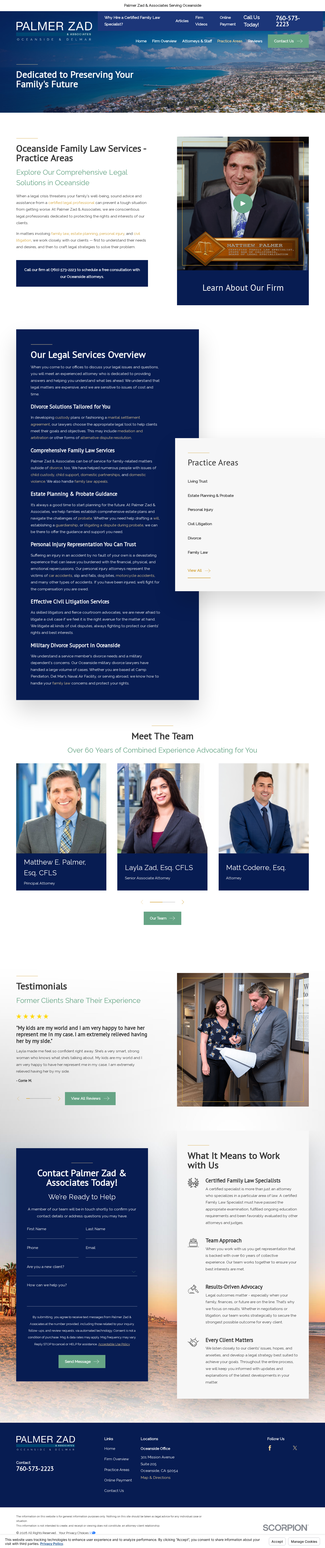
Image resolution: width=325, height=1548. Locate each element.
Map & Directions (156, 1477)
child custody (42, 474)
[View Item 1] (28, 1098)
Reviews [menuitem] (255, 41)
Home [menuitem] (141, 41)
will (156, 518)
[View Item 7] (49, 1098)
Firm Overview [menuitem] (164, 41)
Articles (182, 21)
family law (60, 233)
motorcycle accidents (135, 575)
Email (90, 1248)
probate (85, 518)
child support (67, 474)
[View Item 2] (31, 1098)
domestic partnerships (100, 474)
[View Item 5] (42, 1098)
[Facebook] (269, 1448)
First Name (36, 1229)
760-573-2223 (288, 21)
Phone (32, 1248)
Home (109, 1448)
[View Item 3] (35, 1098)
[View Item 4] (38, 1098)
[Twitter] (295, 1448)
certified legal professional (71, 202)
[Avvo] (282, 1448)
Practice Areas (116, 1469)
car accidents (61, 575)
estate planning (84, 233)
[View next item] (183, 902)
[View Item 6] (46, 1098)
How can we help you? (47, 1285)
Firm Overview (116, 1459)
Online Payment (118, 1480)
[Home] (54, 31)
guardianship (67, 525)
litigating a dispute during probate (113, 525)
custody (62, 417)
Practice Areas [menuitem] (229, 41)
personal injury (111, 233)
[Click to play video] (243, 203)
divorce (56, 468)
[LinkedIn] (269, 1460)
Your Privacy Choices (74, 1533)
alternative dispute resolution (106, 437)
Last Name (95, 1229)
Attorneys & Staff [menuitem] (197, 41)
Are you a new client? (45, 1267)
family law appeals (91, 481)
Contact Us (114, 1490)
